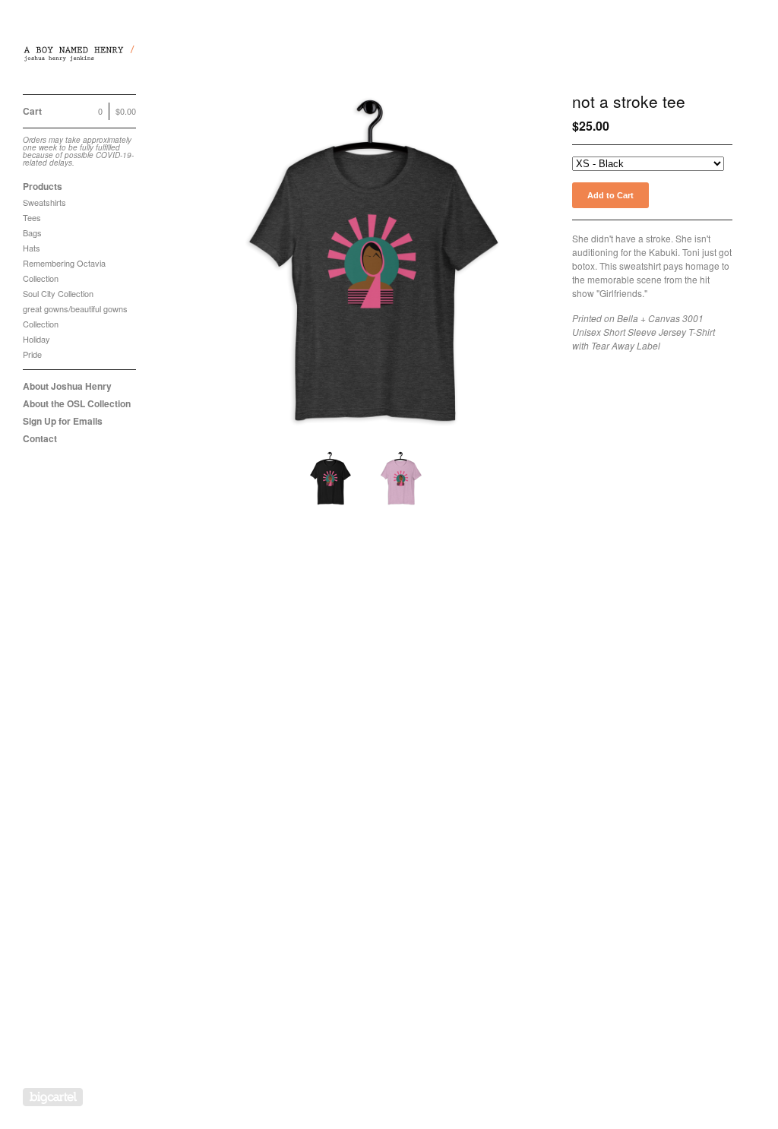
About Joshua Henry (67, 386)
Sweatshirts (44, 202)
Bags (32, 232)
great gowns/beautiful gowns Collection (75, 316)
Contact (40, 438)
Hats (31, 248)
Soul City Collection (58, 293)
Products (42, 186)
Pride (32, 354)
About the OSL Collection (77, 403)
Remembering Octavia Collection (64, 270)
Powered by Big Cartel (53, 1097)
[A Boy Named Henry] (80, 55)
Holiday (36, 339)
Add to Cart (610, 195)
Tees (32, 217)
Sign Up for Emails (63, 421)
